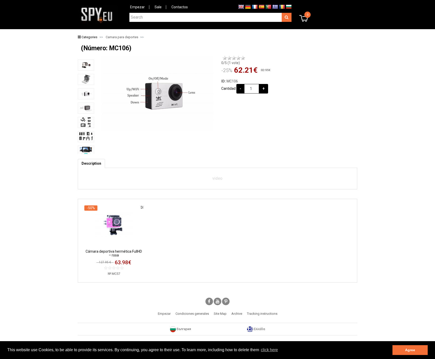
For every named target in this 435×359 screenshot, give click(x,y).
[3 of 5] (234, 58)
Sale (158, 7)
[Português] (268, 7)
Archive (236, 314)
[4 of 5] (238, 58)
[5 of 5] (243, 58)
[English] (241, 7)
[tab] (91, 163)
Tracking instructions (262, 314)
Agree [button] (410, 350)
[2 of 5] (229, 58)
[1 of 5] (225, 58)
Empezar (137, 7)
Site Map (220, 314)
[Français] (255, 7)
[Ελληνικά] (275, 7)
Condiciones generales (192, 314)
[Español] (262, 7)
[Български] (289, 7)
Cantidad (228, 88)
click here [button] (269, 350)
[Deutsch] (248, 7)
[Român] (282, 7)
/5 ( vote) (230, 63)
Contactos (179, 7)
